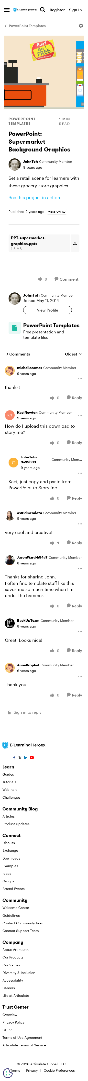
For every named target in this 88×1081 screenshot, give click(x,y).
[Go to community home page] (25, 10)
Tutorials (9, 782)
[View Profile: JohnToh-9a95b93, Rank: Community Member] (13, 462)
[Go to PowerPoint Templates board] (15, 328)
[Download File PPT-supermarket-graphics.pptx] (74, 243)
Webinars (9, 789)
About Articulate (15, 949)
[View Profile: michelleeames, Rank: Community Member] (10, 371)
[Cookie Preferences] (8, 1073)
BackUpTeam (28, 620)
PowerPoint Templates (27, 26)
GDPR (7, 1030)
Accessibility (12, 980)
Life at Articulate (15, 995)
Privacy (32, 1070)
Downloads (11, 858)
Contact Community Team (23, 923)
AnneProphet (28, 665)
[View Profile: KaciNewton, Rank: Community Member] (10, 415)
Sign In (75, 9)
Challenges (11, 797)
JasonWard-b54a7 (32, 557)
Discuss (8, 843)
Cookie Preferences (59, 1070)
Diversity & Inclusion (18, 973)
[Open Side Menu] (6, 10)
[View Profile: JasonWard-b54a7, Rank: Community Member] (10, 560)
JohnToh (30, 161)
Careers (8, 988)
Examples (10, 866)
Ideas (6, 873)
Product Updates (16, 824)
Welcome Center (15, 907)
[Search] (43, 10)
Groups (8, 881)
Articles (8, 816)
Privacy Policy (13, 1022)
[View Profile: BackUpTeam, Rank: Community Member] (10, 623)
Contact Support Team (20, 931)
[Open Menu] (80, 25)
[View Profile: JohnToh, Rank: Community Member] (15, 164)
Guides (8, 774)
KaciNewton (27, 412)
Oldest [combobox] (73, 354)
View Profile (47, 310)
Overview (9, 1015)
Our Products (12, 957)
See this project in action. (35, 197)
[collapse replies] (44, 364)
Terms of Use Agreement (22, 1037)
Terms (15, 1070)
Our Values (11, 965)
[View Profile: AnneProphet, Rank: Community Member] (10, 668)
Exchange (10, 850)
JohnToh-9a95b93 (29, 459)
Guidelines (11, 915)
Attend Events (13, 889)
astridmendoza (29, 513)
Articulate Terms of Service (24, 1045)
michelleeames (29, 368)
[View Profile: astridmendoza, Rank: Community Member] (10, 515)
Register (57, 9)
